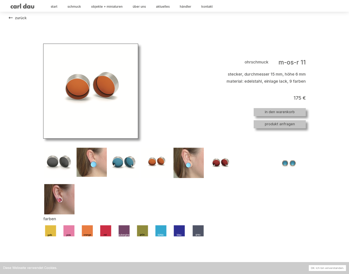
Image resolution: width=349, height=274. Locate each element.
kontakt (207, 6)
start (54, 6)
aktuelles (163, 6)
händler (185, 6)
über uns (139, 6)
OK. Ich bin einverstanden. (327, 268)
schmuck (74, 6)
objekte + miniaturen (107, 6)
